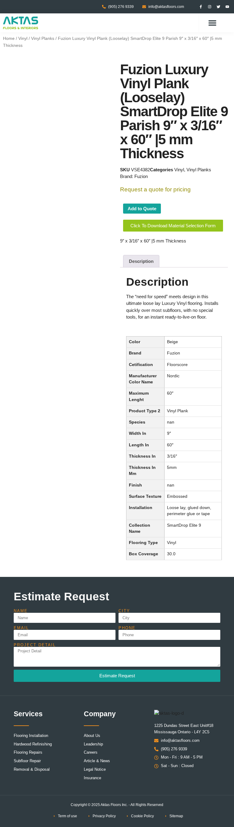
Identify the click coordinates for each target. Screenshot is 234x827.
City (124, 611)
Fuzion (141, 176)
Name (21, 611)
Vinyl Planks (42, 38)
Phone (127, 628)
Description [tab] (141, 261)
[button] (212, 22)
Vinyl (22, 38)
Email (21, 628)
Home (9, 38)
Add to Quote (142, 208)
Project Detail (35, 645)
